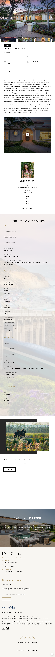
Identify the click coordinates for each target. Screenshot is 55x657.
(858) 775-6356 (27, 192)
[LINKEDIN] (29, 637)
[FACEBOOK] (21, 637)
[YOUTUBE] (33, 637)
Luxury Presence (31, 642)
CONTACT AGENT (27, 208)
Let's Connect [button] (27, 537)
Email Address (6, 584)
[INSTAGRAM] (25, 637)
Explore (9, 469)
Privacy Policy (21, 594)
